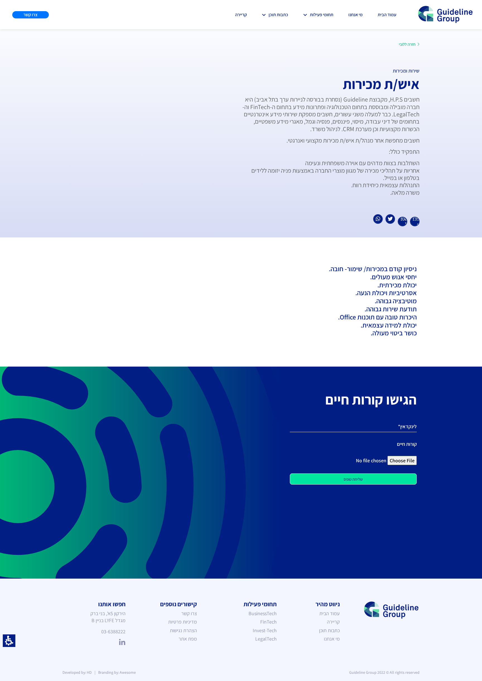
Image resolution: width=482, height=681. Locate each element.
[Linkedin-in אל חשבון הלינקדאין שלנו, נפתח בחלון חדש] (122, 642)
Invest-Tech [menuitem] (265, 630)
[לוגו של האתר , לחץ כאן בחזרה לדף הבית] (446, 14)
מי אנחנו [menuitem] (332, 639)
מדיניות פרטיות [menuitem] (182, 622)
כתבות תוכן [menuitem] (329, 630)
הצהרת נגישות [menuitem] (183, 630)
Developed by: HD (77, 672)
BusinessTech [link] (263, 613)
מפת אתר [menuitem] (188, 639)
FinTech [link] (268, 622)
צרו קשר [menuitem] (189, 613)
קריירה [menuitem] (333, 622)
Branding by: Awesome (117, 672)
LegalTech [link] (266, 639)
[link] (318, 14)
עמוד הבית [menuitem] (329, 613)
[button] (9, 640)
